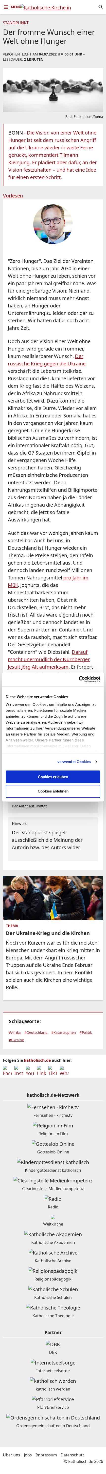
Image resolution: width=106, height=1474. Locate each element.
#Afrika (15, 1032)
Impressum (46, 1455)
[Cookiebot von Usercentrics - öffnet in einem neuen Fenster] (78, 679)
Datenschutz (72, 1455)
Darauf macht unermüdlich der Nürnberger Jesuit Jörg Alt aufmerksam (49, 659)
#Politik (86, 1032)
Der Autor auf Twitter (29, 806)
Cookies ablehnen (53, 791)
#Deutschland (36, 1032)
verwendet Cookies (74, 762)
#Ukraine (16, 1039)
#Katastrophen (63, 1032)
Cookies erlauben (53, 777)
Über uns (11, 1455)
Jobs (28, 1455)
